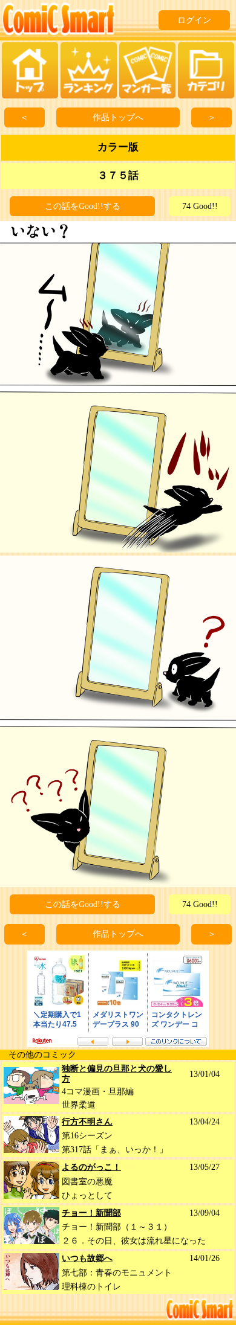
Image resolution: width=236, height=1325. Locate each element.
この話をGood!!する (82, 206)
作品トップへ (118, 117)
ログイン (194, 20)
